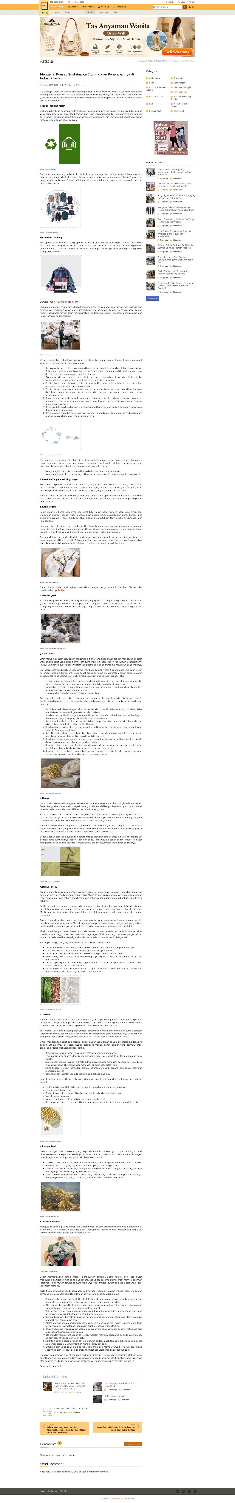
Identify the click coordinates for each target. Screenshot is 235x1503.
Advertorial (178, 78)
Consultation (103, 12)
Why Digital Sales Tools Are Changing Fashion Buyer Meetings (176, 196)
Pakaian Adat (155, 111)
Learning (59, 6)
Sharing (74, 6)
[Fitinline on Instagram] (183, 1491)
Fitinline (117, 1498)
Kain (151, 103)
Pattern (79, 12)
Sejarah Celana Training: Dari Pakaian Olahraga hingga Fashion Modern (175, 246)
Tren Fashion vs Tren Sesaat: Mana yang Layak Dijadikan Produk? (174, 184)
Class (116, 12)
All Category (154, 78)
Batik (151, 82)
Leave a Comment (133, 1444)
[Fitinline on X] (195, 1491)
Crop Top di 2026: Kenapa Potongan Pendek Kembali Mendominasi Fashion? (175, 286)
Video (57, 12)
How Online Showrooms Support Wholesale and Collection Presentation (174, 234)
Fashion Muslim (156, 96)
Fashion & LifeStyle (182, 87)
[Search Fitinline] (185, 7)
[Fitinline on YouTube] (177, 1491)
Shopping (89, 6)
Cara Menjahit (179, 82)
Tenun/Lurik (178, 111)
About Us (105, 6)
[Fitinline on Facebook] (189, 1491)
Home (42, 1491)
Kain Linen (47, 653)
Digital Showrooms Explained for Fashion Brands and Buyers (173, 272)
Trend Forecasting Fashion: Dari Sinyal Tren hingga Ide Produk (176, 220)
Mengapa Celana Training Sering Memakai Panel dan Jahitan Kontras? (175, 208)
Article (90, 12)
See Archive (152, 298)
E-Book (67, 12)
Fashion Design (162, 61)
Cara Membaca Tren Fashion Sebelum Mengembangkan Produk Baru (175, 260)
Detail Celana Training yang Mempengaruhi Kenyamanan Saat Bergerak (174, 172)
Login (55, 1471)
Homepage (141, 61)
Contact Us (121, 6)
